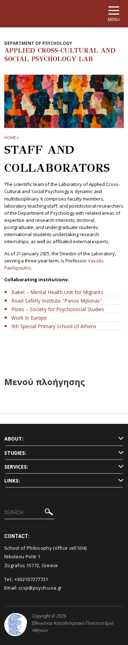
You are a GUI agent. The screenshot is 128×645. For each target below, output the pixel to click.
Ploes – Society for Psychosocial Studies (57, 309)
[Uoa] (15, 624)
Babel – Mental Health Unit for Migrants (57, 292)
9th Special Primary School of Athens (53, 326)
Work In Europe (29, 317)
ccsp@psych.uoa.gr (40, 588)
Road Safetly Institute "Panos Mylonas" (56, 300)
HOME (10, 137)
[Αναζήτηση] (49, 513)
